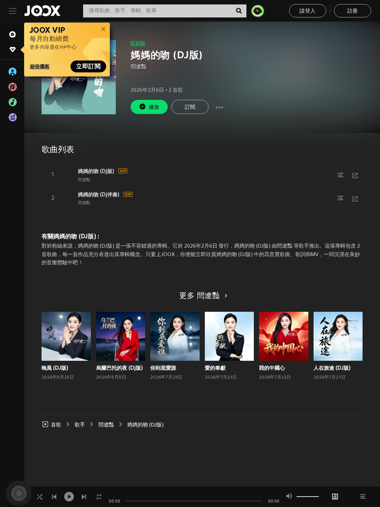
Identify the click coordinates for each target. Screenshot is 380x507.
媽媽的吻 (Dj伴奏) (98, 194)
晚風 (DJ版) (55, 368)
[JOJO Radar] (257, 10)
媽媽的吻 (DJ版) (145, 425)
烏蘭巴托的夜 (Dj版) (119, 368)
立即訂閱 (88, 66)
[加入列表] (340, 175)
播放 (154, 107)
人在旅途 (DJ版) (332, 368)
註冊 (352, 11)
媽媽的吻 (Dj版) (96, 171)
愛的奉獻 (215, 368)
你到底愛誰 (163, 368)
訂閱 (190, 107)
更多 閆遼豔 (199, 296)
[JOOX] (42, 10)
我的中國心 (272, 368)
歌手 (80, 425)
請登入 (307, 11)
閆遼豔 (138, 67)
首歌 (56, 425)
